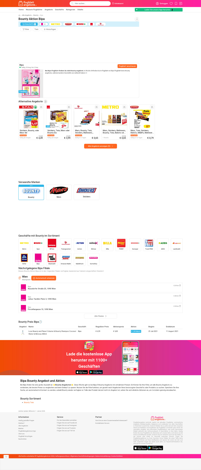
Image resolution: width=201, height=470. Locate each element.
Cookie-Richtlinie (117, 456)
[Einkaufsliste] (181, 3)
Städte (80, 10)
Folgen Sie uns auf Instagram (67, 425)
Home (21, 10)
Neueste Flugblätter (34, 10)
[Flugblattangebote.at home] (27, 3)
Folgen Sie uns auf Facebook (67, 423)
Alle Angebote (27, 15)
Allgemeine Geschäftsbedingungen (82, 456)
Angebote (49, 10)
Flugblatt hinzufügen (25, 436)
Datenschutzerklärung (102, 456)
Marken (20, 428)
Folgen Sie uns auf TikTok (66, 431)
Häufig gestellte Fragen (26, 420)
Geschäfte (59, 10)
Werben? (21, 423)
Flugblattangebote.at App (27, 431)
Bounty (35, 15)
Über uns (21, 434)
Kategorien (70, 10)
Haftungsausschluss (62, 456)
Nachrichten (22, 439)
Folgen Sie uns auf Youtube (66, 428)
